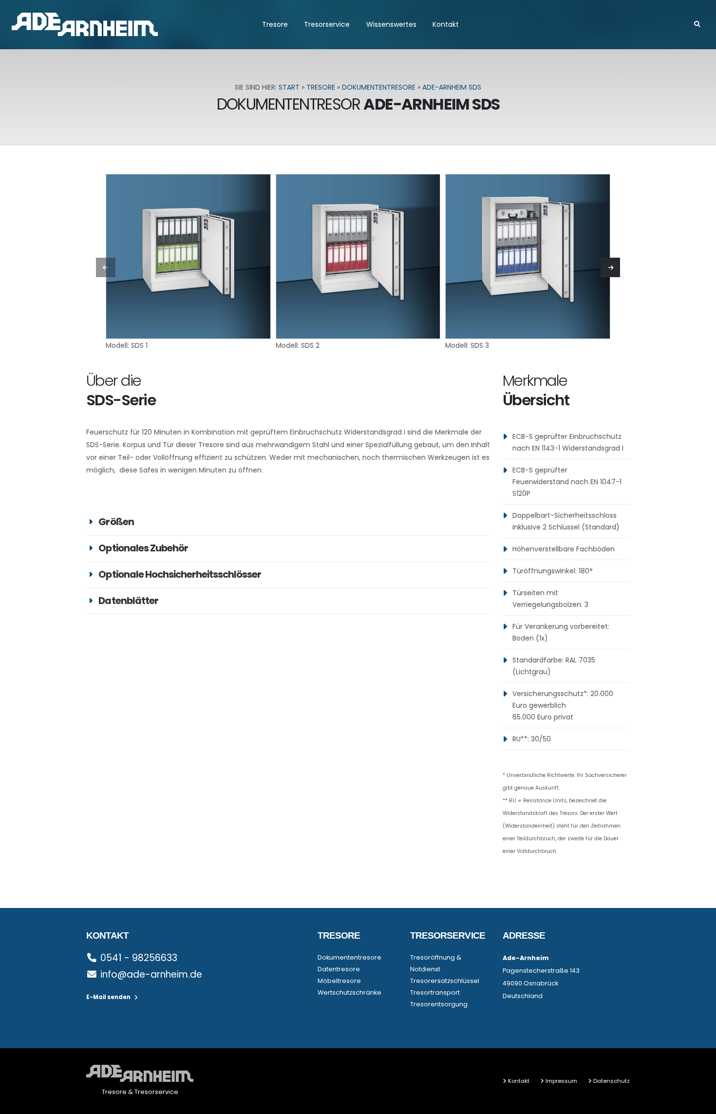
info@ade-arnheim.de (151, 974)
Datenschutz (611, 1081)
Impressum (561, 1081)
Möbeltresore (339, 981)
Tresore (275, 24)
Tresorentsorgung (439, 1004)
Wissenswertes (391, 24)
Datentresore (339, 969)
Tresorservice (327, 24)
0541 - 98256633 (138, 957)
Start (289, 87)
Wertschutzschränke (349, 992)
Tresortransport (435, 992)
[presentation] (105, 267)
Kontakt (446, 24)
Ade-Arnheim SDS (451, 87)
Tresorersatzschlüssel (444, 981)
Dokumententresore (378, 87)
